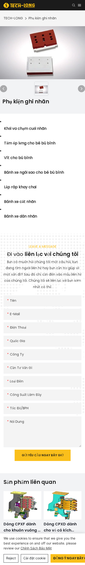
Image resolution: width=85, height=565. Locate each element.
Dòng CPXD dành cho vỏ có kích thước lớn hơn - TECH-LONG (24, 527)
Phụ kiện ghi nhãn (42, 18)
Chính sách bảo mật (36, 548)
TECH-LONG (13, 18)
